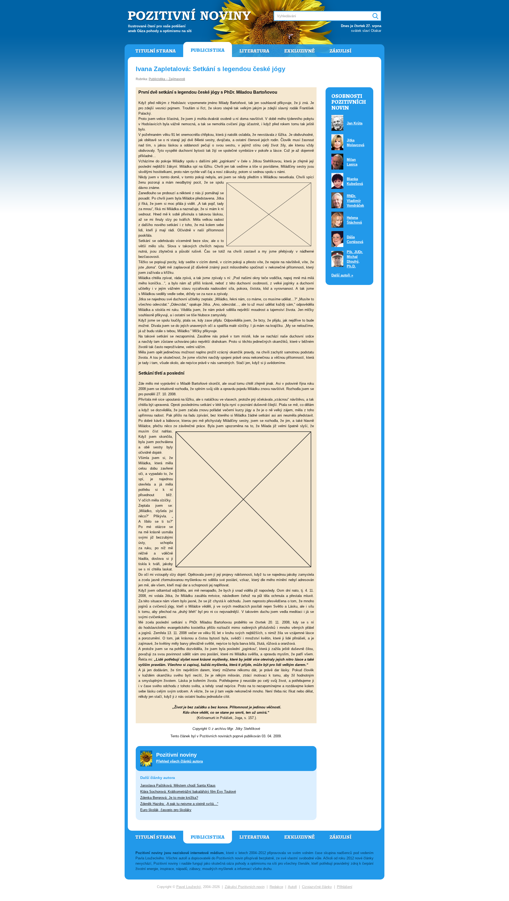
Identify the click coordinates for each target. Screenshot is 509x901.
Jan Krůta (354, 123)
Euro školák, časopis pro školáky (165, 810)
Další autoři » (342, 275)
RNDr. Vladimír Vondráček (355, 200)
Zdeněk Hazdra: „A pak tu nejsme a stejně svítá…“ (179, 804)
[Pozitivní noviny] (190, 15)
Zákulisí (341, 50)
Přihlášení (344, 887)
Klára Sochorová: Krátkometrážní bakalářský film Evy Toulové (188, 792)
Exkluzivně (299, 50)
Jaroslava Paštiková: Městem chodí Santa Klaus (178, 785)
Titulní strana (155, 50)
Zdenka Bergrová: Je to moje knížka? (169, 798)
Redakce (276, 887)
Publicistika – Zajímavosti (167, 79)
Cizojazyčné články (317, 887)
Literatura (254, 50)
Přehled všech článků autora (179, 761)
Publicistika (208, 50)
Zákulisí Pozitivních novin (245, 887)
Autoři (292, 887)
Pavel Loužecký (188, 887)
